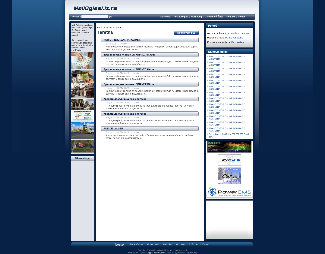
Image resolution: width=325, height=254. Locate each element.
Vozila (109, 27)
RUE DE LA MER (113, 128)
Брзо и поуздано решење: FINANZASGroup (129, 54)
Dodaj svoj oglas (186, 33)
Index (99, 27)
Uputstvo (245, 33)
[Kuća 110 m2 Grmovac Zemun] (82, 151)
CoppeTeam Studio (155, 253)
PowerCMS (192, 253)
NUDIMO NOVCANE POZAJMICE (122, 40)
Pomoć (241, 16)
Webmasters (182, 244)
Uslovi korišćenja (214, 16)
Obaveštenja (153, 244)
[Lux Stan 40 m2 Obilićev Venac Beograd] (82, 97)
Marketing (196, 16)
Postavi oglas (181, 16)
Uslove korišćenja (234, 37)
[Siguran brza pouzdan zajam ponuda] (82, 81)
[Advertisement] (150, 146)
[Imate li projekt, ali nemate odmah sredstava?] (82, 68)
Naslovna (165, 16)
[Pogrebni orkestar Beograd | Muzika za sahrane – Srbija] (82, 120)
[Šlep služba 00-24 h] (82, 138)
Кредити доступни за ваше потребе (125, 99)
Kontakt (230, 16)
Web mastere (237, 42)
